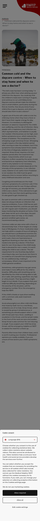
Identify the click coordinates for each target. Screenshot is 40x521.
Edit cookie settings (20, 507)
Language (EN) (14, 440)
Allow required (20, 493)
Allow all (20, 500)
